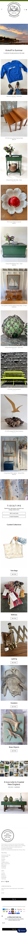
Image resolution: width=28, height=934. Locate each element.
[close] (2, 916)
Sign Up (14, 929)
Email (3, 923)
